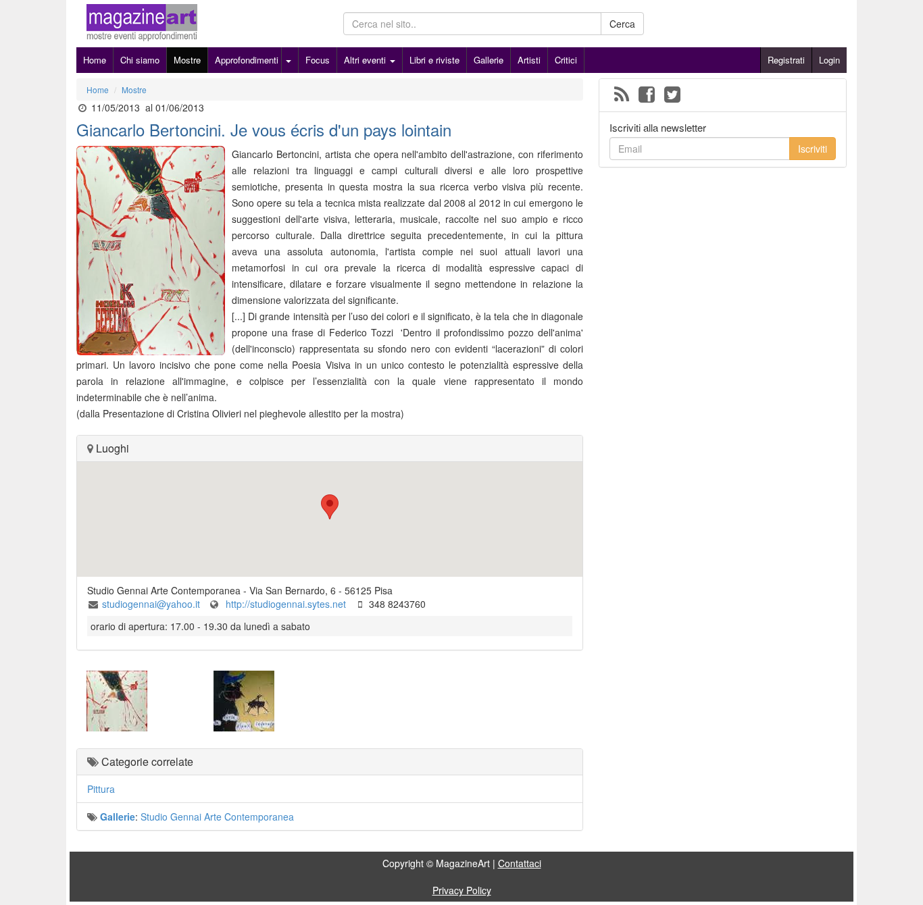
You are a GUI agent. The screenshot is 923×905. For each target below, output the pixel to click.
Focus (317, 59)
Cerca (622, 23)
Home (94, 59)
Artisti (529, 59)
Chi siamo (139, 59)
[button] (330, 506)
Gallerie (488, 59)
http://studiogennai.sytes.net (284, 604)
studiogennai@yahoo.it (151, 604)
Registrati (786, 59)
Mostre (187, 59)
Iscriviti (812, 148)
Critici (566, 59)
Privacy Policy (461, 890)
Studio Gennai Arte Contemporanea (217, 816)
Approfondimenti (246, 59)
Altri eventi (366, 59)
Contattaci (519, 863)
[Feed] (621, 95)
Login (829, 59)
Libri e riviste (434, 59)
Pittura (101, 789)
